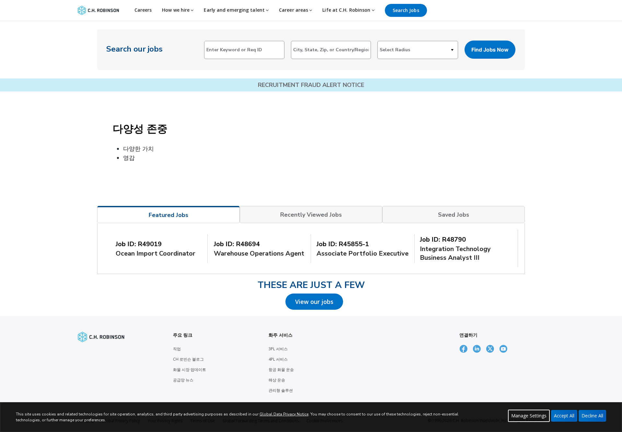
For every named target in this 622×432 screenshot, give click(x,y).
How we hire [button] (176, 10)
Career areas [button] (294, 10)
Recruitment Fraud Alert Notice (311, 85)
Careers (143, 10)
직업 (177, 349)
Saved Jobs (453, 215)
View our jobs (314, 302)
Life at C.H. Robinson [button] (347, 10)
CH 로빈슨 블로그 (188, 359)
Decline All (592, 416)
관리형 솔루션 (281, 390)
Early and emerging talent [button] (235, 10)
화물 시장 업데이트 (189, 369)
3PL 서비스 (278, 349)
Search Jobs (406, 10)
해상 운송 (277, 380)
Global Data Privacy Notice (283, 414)
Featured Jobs (168, 215)
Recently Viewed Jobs (311, 215)
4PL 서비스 (278, 359)
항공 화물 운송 (281, 369)
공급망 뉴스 (183, 380)
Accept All (564, 416)
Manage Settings (529, 416)
